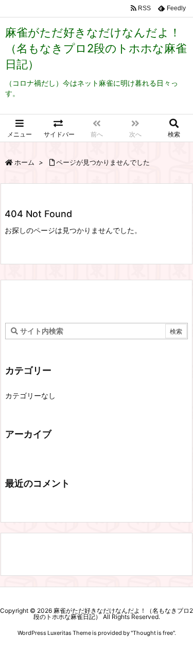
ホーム (24, 162)
